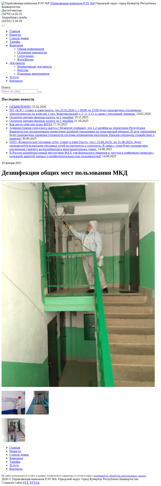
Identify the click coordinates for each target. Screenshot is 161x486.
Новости (15, 34)
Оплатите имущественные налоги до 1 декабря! (41, 117)
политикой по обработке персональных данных (119, 475)
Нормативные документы (34, 66)
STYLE (31, 482)
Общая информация (30, 49)
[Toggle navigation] (3, 25)
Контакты (16, 80)
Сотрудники (25, 56)
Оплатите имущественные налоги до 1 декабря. (41, 120)
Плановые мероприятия (33, 73)
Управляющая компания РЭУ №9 (72, 3)
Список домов (19, 38)
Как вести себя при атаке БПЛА (30, 124)
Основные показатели (32, 52)
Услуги (14, 77)
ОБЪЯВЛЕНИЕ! (20, 106)
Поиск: (6, 87)
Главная (14, 31)
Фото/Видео (25, 59)
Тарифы (14, 41)
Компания (16, 45)
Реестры (22, 70)
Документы (17, 63)
